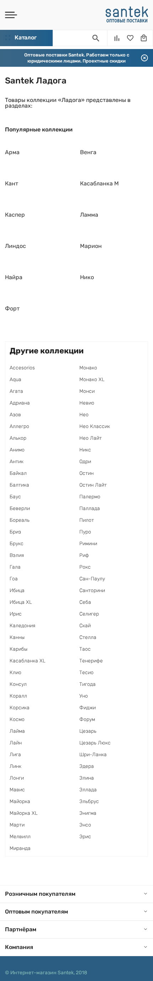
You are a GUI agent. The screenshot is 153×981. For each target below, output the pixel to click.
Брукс (16, 544)
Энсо (85, 825)
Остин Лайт (93, 485)
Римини (88, 544)
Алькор (18, 438)
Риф (84, 555)
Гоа (14, 579)
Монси (87, 391)
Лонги (17, 778)
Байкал (18, 473)
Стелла (87, 637)
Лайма (17, 731)
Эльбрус (89, 801)
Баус (15, 497)
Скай (85, 626)
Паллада (89, 508)
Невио (86, 403)
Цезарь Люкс (95, 743)
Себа (85, 602)
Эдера (86, 766)
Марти (17, 825)
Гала (15, 567)
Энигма (87, 813)
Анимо (17, 450)
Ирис (16, 614)
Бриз (15, 532)
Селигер (89, 614)
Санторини (92, 590)
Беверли (20, 508)
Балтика (19, 485)
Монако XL (92, 379)
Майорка (20, 801)
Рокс (85, 567)
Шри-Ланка (93, 755)
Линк (15, 766)
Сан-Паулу (92, 579)
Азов (15, 415)
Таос (85, 649)
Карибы (18, 649)
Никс (85, 450)
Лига (15, 755)
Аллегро (19, 426)
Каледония (22, 626)
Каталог (25, 37)
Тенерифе (91, 661)
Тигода (87, 684)
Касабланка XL (28, 661)
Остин (86, 473)
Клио (15, 673)
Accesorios (22, 368)
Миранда (20, 848)
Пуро (85, 532)
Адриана (20, 403)
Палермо (89, 497)
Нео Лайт (90, 438)
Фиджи (87, 708)
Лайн (16, 743)
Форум (87, 719)
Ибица (17, 590)
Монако (88, 368)
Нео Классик (94, 426)
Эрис (85, 837)
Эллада (88, 790)
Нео (84, 415)
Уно (83, 696)
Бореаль (20, 520)
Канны (17, 637)
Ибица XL (21, 602)
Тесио (86, 673)
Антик (16, 462)
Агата (16, 391)
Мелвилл (20, 837)
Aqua (15, 379)
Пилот (86, 520)
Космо (17, 719)
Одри (85, 462)
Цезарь (87, 731)
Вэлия (17, 555)
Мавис (17, 790)
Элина (86, 778)
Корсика (20, 708)
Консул (18, 684)
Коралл (18, 696)
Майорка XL (24, 813)
